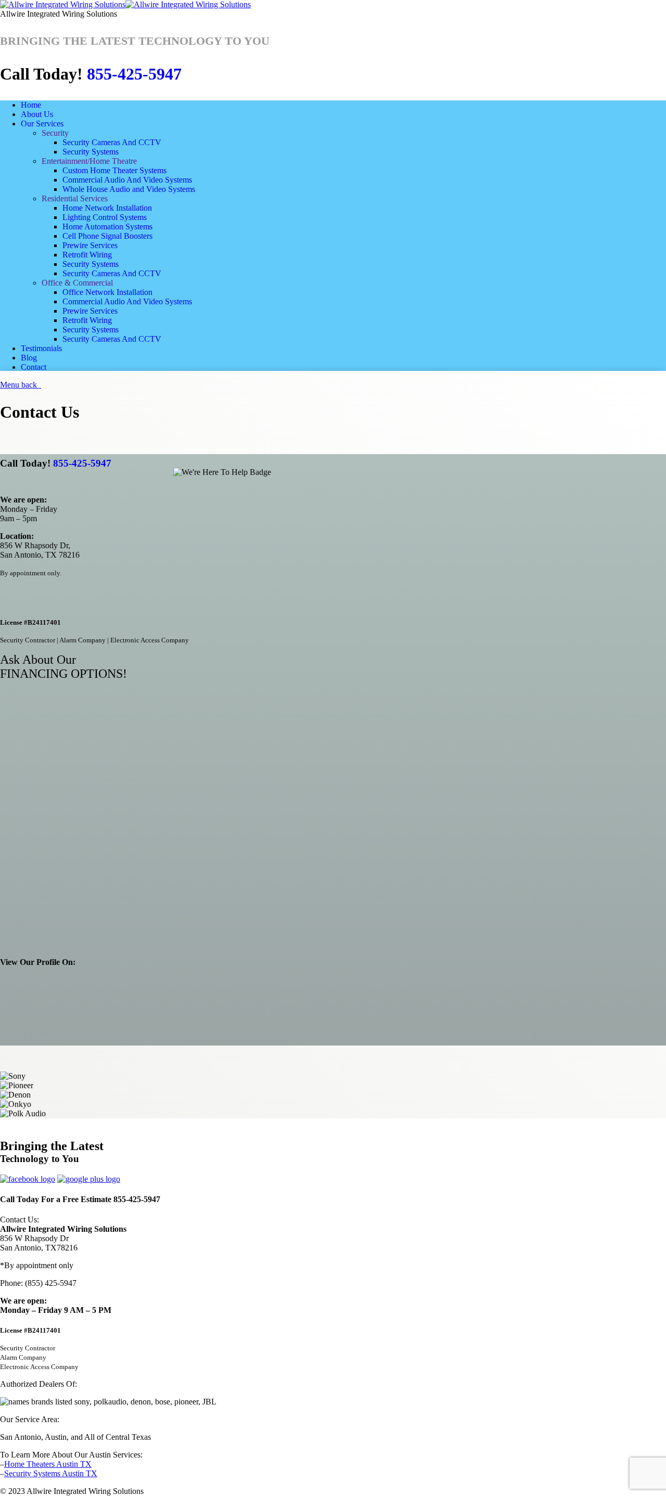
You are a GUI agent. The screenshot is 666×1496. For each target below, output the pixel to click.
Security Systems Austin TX (50, 1473)
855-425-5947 (134, 74)
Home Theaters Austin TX (48, 1464)
